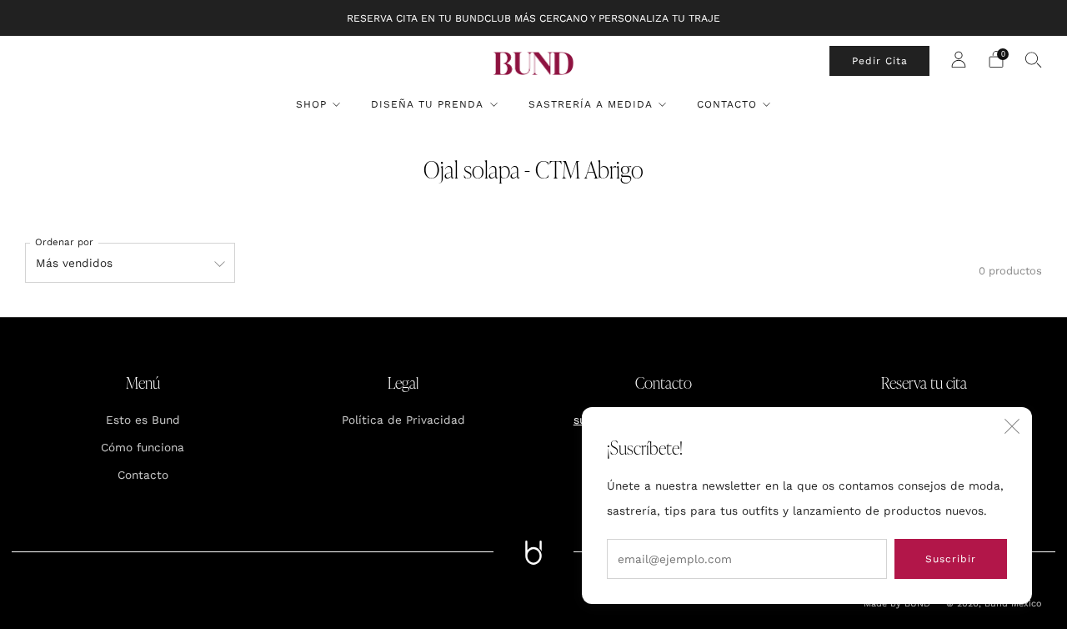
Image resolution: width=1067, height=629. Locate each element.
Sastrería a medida (590, 104)
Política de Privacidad (403, 419)
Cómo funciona (142, 447)
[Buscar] (1033, 59)
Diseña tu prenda (427, 104)
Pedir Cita (880, 61)
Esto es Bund (143, 419)
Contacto (727, 104)
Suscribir (950, 559)
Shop (311, 104)
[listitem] (533, 18)
